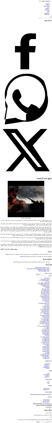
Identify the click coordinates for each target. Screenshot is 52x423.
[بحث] (43, 1)
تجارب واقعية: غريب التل (44, 270)
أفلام (48, 381)
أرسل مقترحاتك (45, 401)
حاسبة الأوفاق (46, 389)
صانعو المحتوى (46, 367)
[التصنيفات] (47, 1)
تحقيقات (47, 375)
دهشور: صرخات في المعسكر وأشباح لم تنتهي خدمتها (38, 268)
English (47, 368)
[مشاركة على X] (26, 175)
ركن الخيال (46, 376)
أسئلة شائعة (46, 364)
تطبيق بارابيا (46, 388)
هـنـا (14, 261)
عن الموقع (47, 365)
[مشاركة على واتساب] (26, 124)
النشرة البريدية (46, 400)
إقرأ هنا (21, 256)
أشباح (46, 273)
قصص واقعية (46, 374)
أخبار (48, 373)
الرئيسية (47, 363)
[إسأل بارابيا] (48, 407)
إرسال (38, 421)
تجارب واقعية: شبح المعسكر (43, 269)
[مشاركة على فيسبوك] (26, 73)
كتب (48, 383)
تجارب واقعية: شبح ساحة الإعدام (42, 267)
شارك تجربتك (46, 399)
